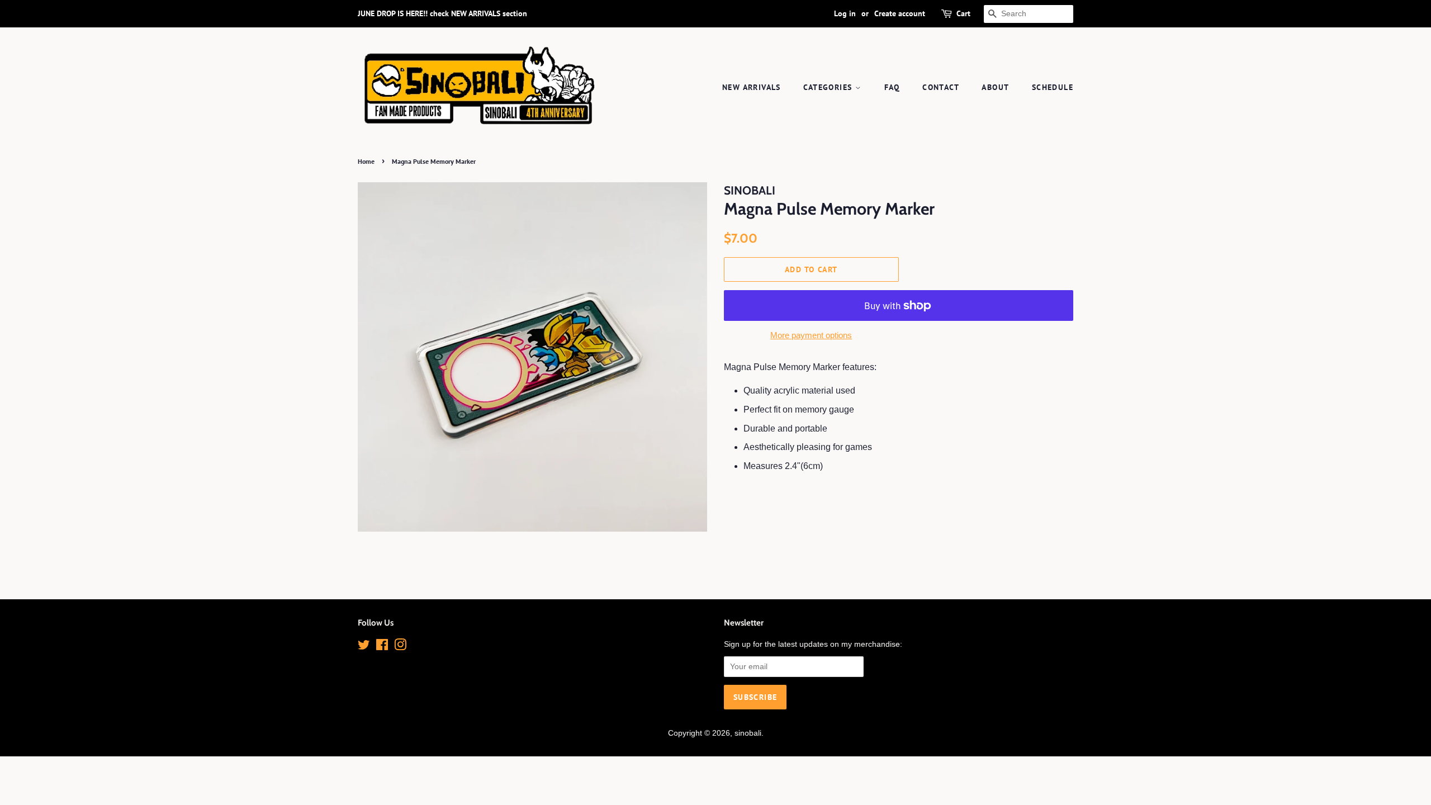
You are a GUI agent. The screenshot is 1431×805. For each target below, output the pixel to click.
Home (366, 161)
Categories (829, 87)
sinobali (748, 733)
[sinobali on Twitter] (364, 647)
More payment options (811, 335)
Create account (899, 13)
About (995, 87)
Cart (963, 13)
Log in (845, 13)
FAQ (892, 87)
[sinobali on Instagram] (400, 647)
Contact (940, 87)
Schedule (1052, 87)
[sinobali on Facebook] (382, 647)
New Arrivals (751, 87)
